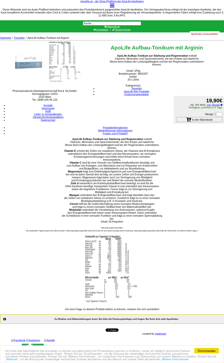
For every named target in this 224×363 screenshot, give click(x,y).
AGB (48, 111)
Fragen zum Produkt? (115, 133)
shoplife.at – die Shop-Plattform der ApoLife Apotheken (112, 1)
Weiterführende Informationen (115, 130)
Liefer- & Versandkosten (48, 114)
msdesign (160, 333)
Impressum (48, 108)
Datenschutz (48, 120)
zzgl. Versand (213, 105)
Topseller (19, 38)
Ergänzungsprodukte (136, 94)
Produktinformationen (115, 127)
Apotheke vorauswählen (204, 34)
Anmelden (102, 29)
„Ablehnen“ (12, 359)
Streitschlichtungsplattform (48, 117)
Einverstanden (206, 351)
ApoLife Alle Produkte (136, 91)
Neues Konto (123, 29)
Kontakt (48, 105)
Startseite (5, 38)
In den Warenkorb (202, 119)
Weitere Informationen (175, 359)
